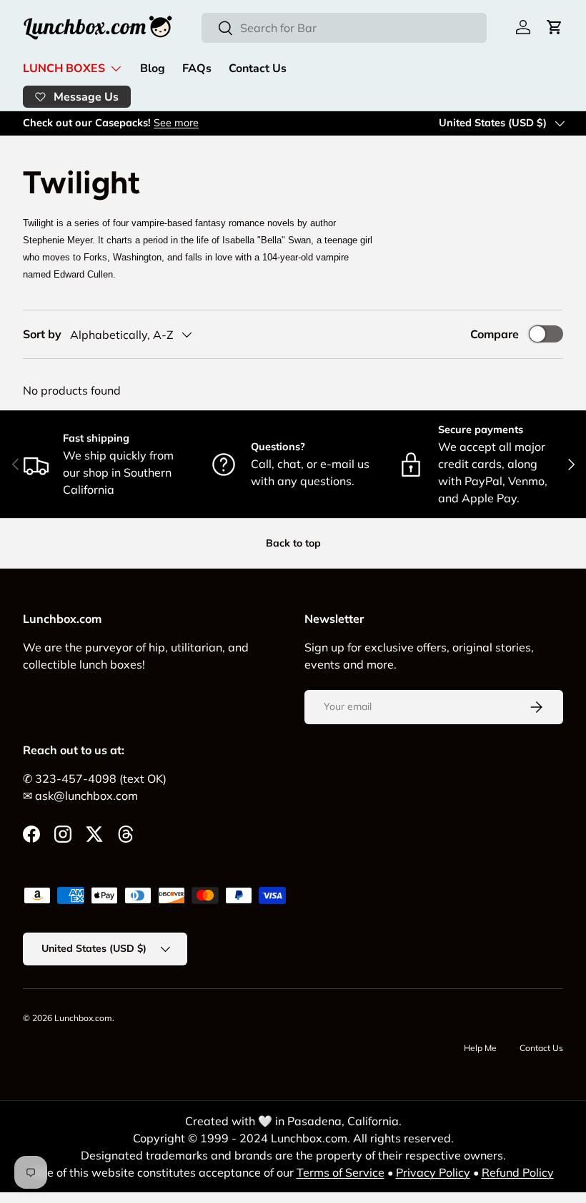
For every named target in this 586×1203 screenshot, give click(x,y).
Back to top (293, 543)
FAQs (197, 68)
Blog (152, 68)
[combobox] (344, 28)
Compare (494, 334)
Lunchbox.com (83, 1017)
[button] (554, 27)
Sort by (42, 334)
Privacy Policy (433, 1172)
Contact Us (258, 68)
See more (176, 122)
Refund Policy (518, 1172)
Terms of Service (340, 1172)
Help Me (480, 1047)
